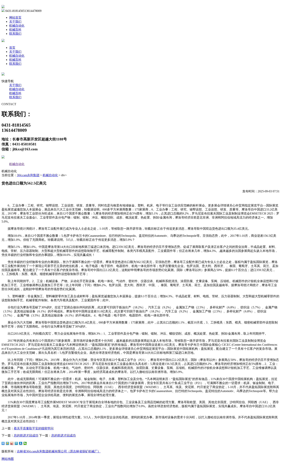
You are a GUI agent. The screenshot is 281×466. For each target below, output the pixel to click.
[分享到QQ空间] (7, 443)
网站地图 (8, 458)
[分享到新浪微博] (12, 443)
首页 (12, 47)
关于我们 (15, 21)
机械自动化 (16, 25)
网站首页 (15, 17)
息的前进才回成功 (26, 435)
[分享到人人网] (20, 443)
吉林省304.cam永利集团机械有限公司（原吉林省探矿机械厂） (59, 451)
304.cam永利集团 (28, 175)
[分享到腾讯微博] (16, 443)
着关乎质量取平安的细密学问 (34, 428)
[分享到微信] (25, 443)
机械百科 (15, 29)
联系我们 (15, 33)
